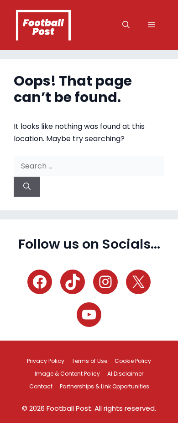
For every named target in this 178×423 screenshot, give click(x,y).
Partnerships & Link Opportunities (104, 386)
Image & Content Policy (67, 373)
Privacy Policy (45, 361)
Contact (40, 386)
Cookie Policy (133, 361)
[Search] (27, 187)
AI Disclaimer (125, 373)
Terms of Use (89, 361)
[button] (126, 25)
